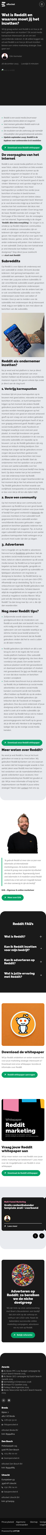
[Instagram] (4, 1400)
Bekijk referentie (24, 1335)
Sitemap (34, 1522)
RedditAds (20, 553)
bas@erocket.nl (11, 1492)
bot (25, 671)
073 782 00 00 (10, 1453)
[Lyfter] (16, 1531)
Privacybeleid (8, 1522)
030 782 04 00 (10, 1487)
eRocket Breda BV (10, 1430)
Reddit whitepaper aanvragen (21, 1075)
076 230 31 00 (10, 1420)
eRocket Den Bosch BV (12, 1464)
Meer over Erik (14, 897)
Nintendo (35, 513)
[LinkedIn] (9, 1400)
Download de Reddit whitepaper (23, 1173)
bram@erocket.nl (11, 1458)
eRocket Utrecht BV (10, 1497)
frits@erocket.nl (11, 1424)
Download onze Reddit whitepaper (24, 148)
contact (24, 788)
